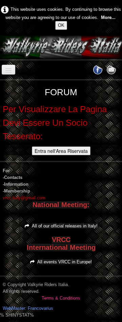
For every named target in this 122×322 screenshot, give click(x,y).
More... (108, 17)
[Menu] (8, 70)
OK (61, 25)
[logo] (5, 48)
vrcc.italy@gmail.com (24, 197)
